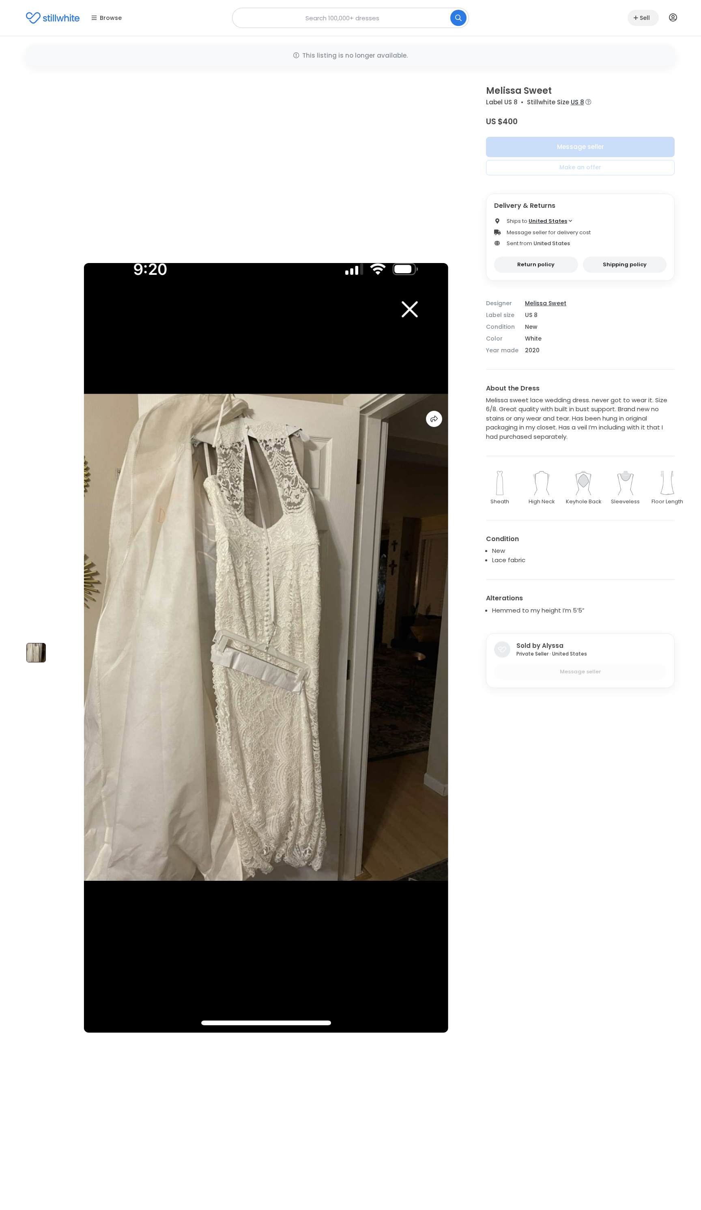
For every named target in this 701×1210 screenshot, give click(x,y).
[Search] (458, 18)
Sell (645, 18)
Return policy (536, 264)
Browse (111, 18)
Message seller (580, 146)
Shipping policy (625, 264)
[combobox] (350, 18)
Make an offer (580, 167)
